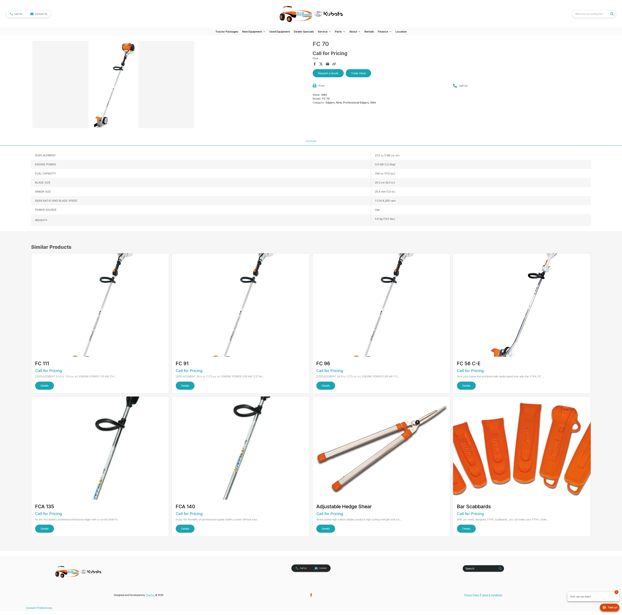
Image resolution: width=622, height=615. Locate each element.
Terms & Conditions (492, 595)
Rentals (369, 31)
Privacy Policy (471, 595)
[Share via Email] (327, 64)
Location (401, 31)
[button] (16, 14)
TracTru (150, 595)
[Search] (500, 568)
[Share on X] (321, 64)
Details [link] (44, 385)
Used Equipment (279, 31)
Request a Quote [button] (328, 73)
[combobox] (594, 14)
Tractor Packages (226, 31)
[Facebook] (311, 595)
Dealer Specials (304, 31)
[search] (612, 14)
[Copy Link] (334, 64)
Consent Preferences (39, 607)
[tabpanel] (170, 85)
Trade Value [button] (358, 73)
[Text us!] (609, 608)
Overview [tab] (311, 141)
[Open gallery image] (113, 84)
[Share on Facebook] (315, 64)
